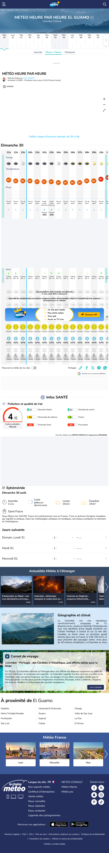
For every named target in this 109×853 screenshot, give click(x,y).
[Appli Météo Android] (79, 824)
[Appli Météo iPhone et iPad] (59, 824)
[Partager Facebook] (87, 368)
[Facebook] (94, 788)
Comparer (70, 52)
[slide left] (3, 186)
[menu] (4, 4)
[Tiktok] (101, 802)
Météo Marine (69, 787)
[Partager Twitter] (93, 368)
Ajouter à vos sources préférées (94, 373)
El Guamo (24, 10)
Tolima (17, 10)
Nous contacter (36, 810)
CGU (24, 834)
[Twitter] (101, 788)
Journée (38, 52)
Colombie (10, 10)
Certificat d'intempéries (41, 791)
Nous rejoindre (36, 806)
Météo (3, 10)
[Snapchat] (94, 795)
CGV (31, 834)
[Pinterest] (94, 802)
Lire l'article (96, 687)
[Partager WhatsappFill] (105, 368)
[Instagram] (101, 795)
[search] (104, 4)
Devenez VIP (91, 314)
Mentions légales (12, 834)
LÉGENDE (10, 86)
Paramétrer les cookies (39, 839)
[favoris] (92, 17)
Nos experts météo (39, 787)
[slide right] (106, 186)
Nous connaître (36, 801)
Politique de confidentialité (93, 834)
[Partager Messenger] (99, 368)
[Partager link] (80, 368)
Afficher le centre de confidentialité (67, 839)
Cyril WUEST (28, 78)
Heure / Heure (53, 52)
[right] (106, 40)
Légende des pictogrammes (44, 815)
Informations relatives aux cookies (64, 834)
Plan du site (40, 834)
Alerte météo (35, 796)
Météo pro (67, 791)
